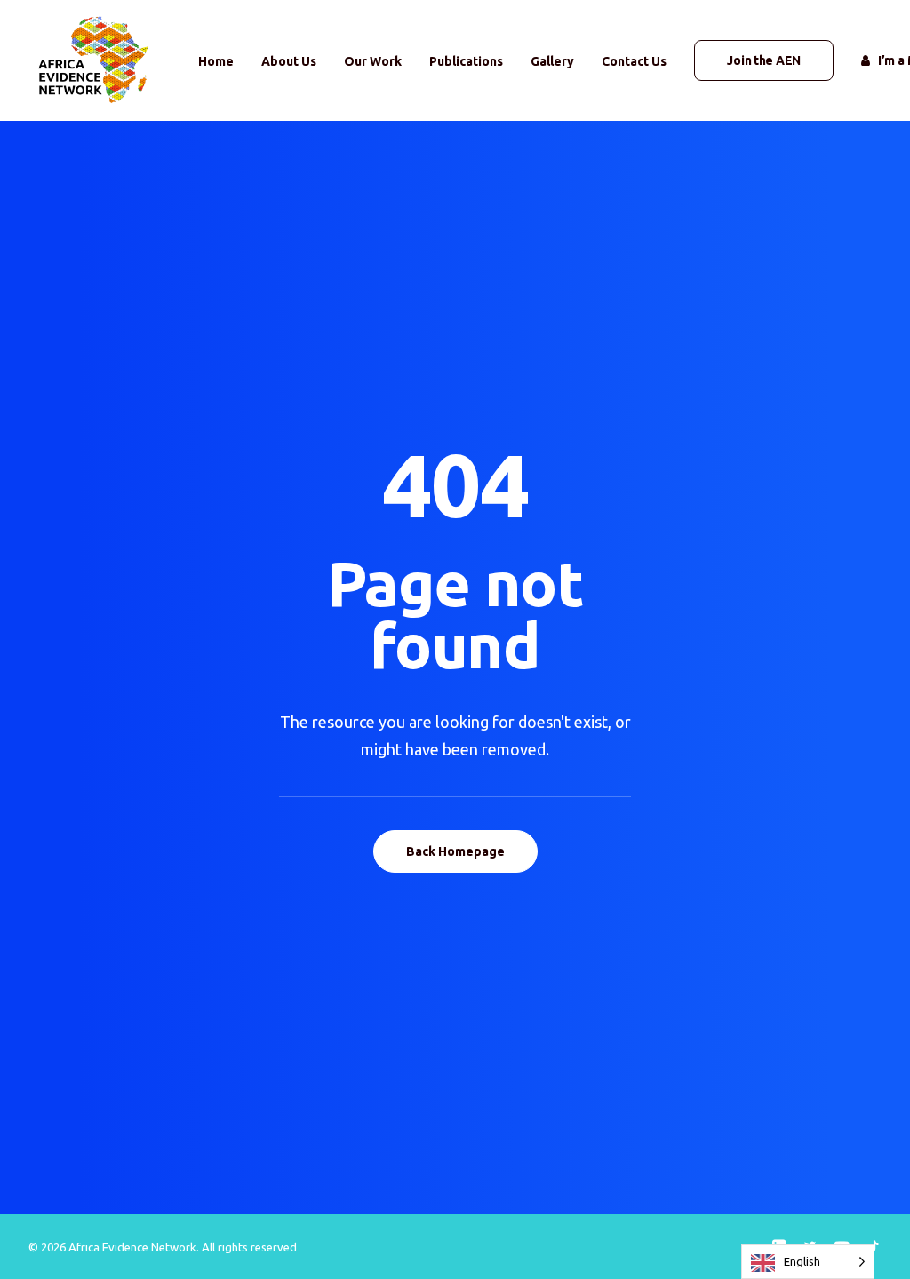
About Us (288, 61)
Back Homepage (455, 851)
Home (216, 61)
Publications (466, 61)
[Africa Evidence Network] (91, 60)
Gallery (552, 61)
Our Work (373, 61)
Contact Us (634, 61)
